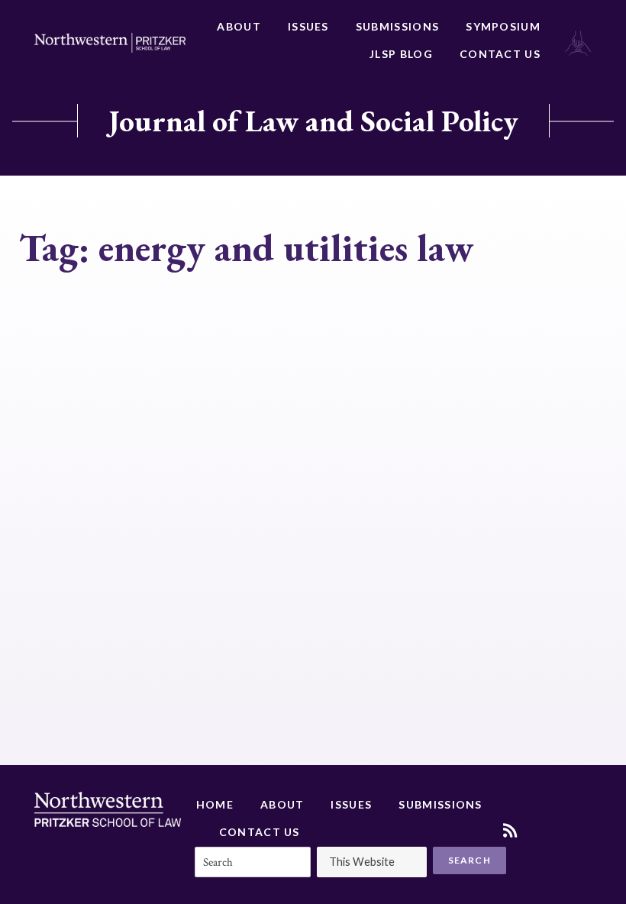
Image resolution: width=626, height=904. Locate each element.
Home (215, 804)
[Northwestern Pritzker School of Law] (110, 43)
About (239, 26)
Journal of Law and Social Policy (313, 120)
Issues (308, 26)
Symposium (503, 26)
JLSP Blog (401, 53)
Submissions (397, 26)
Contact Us (500, 53)
